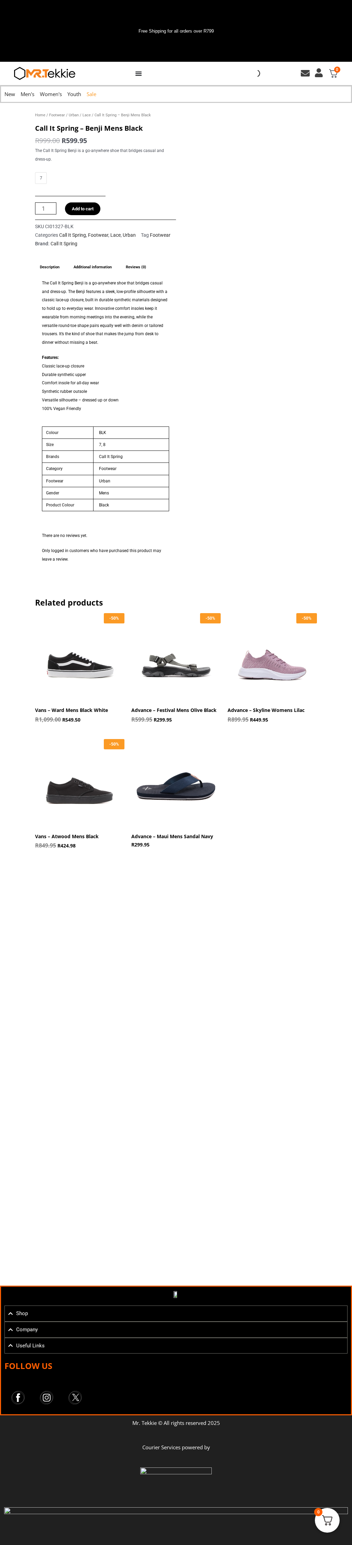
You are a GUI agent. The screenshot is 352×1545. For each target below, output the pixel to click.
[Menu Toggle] (138, 73)
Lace (86, 115)
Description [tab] (49, 267)
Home (40, 115)
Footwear (57, 115)
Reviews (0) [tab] (136, 267)
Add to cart (83, 208)
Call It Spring (72, 235)
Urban (74, 115)
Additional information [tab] (93, 267)
